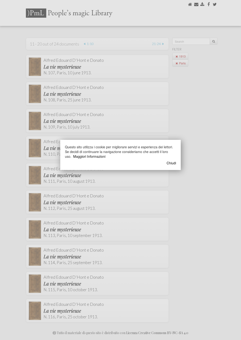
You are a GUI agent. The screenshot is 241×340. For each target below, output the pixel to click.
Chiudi (171, 163)
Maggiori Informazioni (89, 156)
